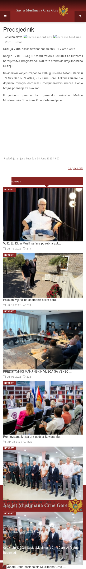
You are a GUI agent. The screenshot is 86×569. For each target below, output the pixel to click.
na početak (75, 168)
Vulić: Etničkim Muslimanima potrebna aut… (32, 243)
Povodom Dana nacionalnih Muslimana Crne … (34, 567)
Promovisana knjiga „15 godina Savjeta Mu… (33, 436)
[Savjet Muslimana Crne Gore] (42, 10)
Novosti (9, 189)
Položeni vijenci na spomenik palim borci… (31, 300)
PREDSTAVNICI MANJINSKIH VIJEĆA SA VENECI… (37, 371)
